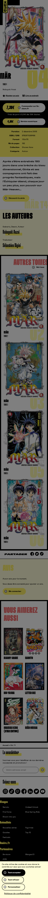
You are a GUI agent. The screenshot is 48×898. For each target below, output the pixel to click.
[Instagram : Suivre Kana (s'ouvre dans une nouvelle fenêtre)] (5, 792)
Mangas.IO (29, 854)
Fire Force (7, 812)
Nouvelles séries (10, 828)
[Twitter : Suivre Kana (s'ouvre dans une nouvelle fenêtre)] (36, 792)
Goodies (6, 833)
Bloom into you (9, 817)
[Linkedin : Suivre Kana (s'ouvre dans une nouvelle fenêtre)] (30, 792)
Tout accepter (14, 873)
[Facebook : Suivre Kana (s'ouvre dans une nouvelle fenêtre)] (24, 792)
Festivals (6, 837)
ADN (5, 859)
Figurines (29, 828)
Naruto (6, 807)
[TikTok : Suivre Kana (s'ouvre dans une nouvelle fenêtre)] (11, 792)
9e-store (6, 854)
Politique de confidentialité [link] (17, 894)
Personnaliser (14, 887)
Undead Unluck (31, 807)
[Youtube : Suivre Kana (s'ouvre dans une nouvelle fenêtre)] (42, 792)
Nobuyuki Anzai (9, 90)
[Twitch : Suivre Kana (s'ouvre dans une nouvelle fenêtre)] (17, 792)
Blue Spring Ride (32, 812)
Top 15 (28, 833)
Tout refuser (13, 880)
